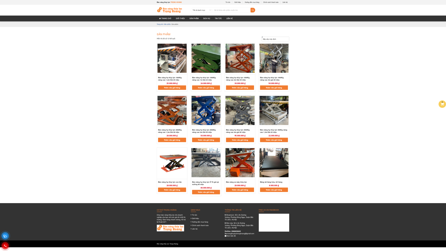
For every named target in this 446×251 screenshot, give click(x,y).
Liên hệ (285, 2)
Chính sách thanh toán (271, 2)
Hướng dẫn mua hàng (252, 2)
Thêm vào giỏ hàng (172, 87)
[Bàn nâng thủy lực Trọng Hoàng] (170, 10)
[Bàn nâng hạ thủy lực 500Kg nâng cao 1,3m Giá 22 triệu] (274, 110)
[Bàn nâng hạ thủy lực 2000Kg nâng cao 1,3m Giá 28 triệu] (172, 110)
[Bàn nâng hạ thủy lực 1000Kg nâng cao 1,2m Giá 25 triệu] (172, 58)
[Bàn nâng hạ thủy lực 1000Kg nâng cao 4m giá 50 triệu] (274, 58)
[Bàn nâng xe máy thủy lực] (240, 163)
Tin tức (228, 2)
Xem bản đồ (231, 236)
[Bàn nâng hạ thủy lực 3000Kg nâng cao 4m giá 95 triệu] (240, 110)
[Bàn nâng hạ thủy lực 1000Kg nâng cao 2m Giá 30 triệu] (240, 58)
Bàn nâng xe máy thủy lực (236, 182)
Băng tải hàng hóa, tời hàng (271, 182)
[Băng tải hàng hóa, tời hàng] (274, 163)
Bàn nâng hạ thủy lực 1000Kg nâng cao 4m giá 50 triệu (272, 78)
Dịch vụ (206, 18)
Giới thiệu (237, 2)
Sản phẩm (194, 18)
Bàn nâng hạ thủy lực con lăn (170, 182)
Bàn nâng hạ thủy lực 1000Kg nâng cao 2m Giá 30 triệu (238, 78)
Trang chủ (166, 18)
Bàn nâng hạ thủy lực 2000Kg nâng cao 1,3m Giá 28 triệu (170, 131)
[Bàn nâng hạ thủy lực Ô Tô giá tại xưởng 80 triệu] (206, 163)
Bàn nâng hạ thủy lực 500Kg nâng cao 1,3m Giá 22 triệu (273, 131)
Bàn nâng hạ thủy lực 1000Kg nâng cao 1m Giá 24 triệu (204, 78)
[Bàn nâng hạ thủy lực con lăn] (172, 163)
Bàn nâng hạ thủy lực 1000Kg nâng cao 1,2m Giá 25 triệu (170, 78)
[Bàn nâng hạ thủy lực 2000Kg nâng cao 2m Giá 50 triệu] (206, 110)
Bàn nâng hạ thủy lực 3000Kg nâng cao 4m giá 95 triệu (238, 131)
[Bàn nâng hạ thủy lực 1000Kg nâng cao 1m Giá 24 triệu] (206, 58)
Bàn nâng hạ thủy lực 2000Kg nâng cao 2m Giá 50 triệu (204, 131)
